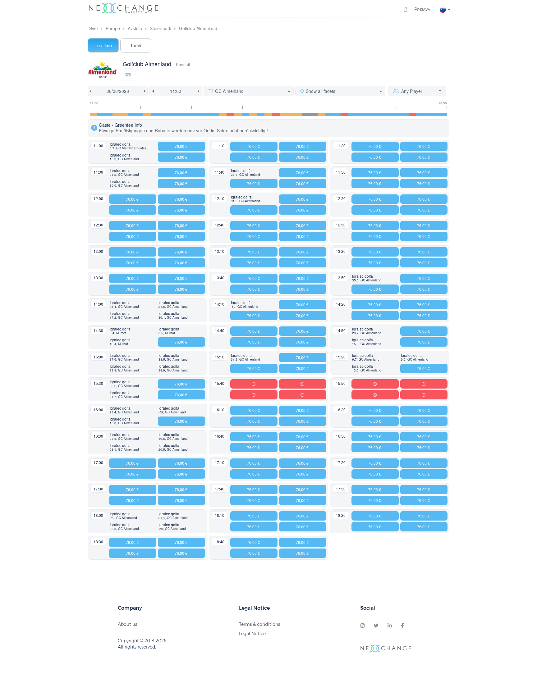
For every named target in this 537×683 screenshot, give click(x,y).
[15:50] (314, 114)
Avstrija (135, 28)
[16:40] (352, 114)
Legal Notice (252, 633)
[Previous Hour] (151, 91)
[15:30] (298, 114)
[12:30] (162, 114)
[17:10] (374, 114)
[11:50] (131, 114)
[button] (128, 74)
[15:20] (291, 114)
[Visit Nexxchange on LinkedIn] (390, 626)
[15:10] (283, 114)
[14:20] (245, 114)
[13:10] (192, 114)
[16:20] (336, 114)
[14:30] (253, 114)
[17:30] (389, 114)
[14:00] (230, 114)
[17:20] (382, 114)
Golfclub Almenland (198, 28)
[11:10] (101, 114)
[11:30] (116, 114)
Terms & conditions (259, 624)
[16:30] (344, 114)
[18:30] (435, 114)
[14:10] (237, 114)
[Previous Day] (89, 91)
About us (127, 624)
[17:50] (405, 114)
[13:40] (215, 114)
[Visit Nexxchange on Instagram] (362, 626)
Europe (113, 28)
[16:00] (321, 114)
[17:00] (367, 114)
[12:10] (146, 114)
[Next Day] (146, 91)
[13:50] (223, 114)
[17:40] (397, 114)
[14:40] (260, 114)
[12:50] (177, 114)
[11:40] (124, 114)
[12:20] (154, 114)
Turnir (136, 45)
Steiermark (160, 28)
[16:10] (329, 114)
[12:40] (169, 114)
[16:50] (359, 114)
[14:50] (268, 114)
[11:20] (108, 114)
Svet (93, 28)
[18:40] (443, 114)
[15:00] (276, 114)
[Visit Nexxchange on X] (376, 626)
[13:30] (207, 114)
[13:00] (184, 114)
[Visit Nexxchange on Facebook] (402, 626)
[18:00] (412, 114)
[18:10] (420, 114)
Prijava (421, 9)
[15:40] (306, 114)
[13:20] (200, 114)
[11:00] (93, 114)
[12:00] (139, 114)
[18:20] (428, 114)
